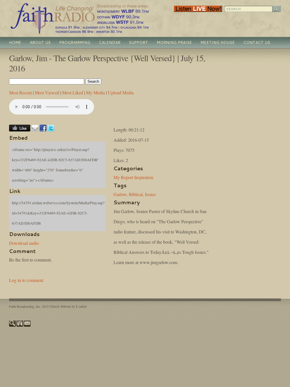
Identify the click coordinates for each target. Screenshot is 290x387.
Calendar (109, 42)
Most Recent (20, 92)
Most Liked (72, 92)
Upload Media (121, 92)
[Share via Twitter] (51, 130)
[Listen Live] (198, 10)
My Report (123, 177)
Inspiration (143, 177)
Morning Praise (174, 42)
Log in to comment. (26, 280)
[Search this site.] (12, 325)
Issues (150, 194)
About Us (40, 42)
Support (138, 42)
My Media (95, 92)
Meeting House (218, 42)
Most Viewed (47, 92)
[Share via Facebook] (43, 130)
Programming (74, 42)
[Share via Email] (35, 130)
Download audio (24, 243)
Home (15, 42)
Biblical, (136, 194)
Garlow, (121, 194)
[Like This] (19, 130)
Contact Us (256, 42)
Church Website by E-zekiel (68, 306)
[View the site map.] (20, 325)
